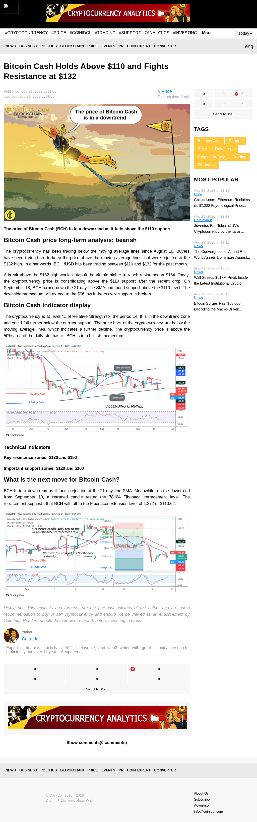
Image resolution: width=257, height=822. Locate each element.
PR (121, 46)
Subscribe (202, 799)
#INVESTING (185, 33)
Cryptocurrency (211, 157)
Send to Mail (96, 689)
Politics (48, 46)
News (11, 46)
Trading (239, 157)
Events (108, 46)
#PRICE (58, 33)
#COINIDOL (80, 33)
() (97, 742)
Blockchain (72, 46)
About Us (201, 793)
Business (28, 46)
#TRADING (105, 33)
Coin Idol (31, 638)
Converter (165, 46)
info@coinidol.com (208, 811)
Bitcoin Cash (209, 141)
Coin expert (139, 46)
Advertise (201, 805)
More (207, 33)
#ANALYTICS (157, 33)
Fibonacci (206, 165)
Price (92, 46)
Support (236, 141)
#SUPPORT (130, 33)
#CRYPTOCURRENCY (26, 33)
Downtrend (225, 149)
